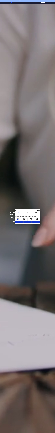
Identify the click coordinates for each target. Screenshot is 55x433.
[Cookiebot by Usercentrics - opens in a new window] (37, 210)
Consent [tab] (19, 212)
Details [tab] (27, 212)
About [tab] (36, 212)
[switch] (24, 219)
